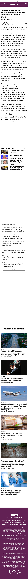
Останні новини (8, 225)
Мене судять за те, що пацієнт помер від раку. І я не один (12, 379)
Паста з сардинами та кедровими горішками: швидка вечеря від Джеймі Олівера (13, 243)
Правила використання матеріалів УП (14, 522)
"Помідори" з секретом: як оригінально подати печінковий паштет (12, 257)
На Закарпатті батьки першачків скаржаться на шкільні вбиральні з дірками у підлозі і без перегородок (13, 250)
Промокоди (23, 524)
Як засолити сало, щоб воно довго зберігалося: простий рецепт (11, 435)
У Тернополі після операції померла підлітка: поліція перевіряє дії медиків (11, 492)
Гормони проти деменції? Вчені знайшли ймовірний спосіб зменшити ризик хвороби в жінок (13, 229)
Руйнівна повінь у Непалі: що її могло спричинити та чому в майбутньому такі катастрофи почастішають (12, 464)
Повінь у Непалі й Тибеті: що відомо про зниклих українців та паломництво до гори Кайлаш (13, 236)
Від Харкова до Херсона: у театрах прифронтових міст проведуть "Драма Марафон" (13, 264)
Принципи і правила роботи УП (10, 524)
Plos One (22, 29)
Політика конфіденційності (19, 520)
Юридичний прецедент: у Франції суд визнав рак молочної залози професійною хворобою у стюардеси (14, 407)
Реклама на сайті (6, 520)
